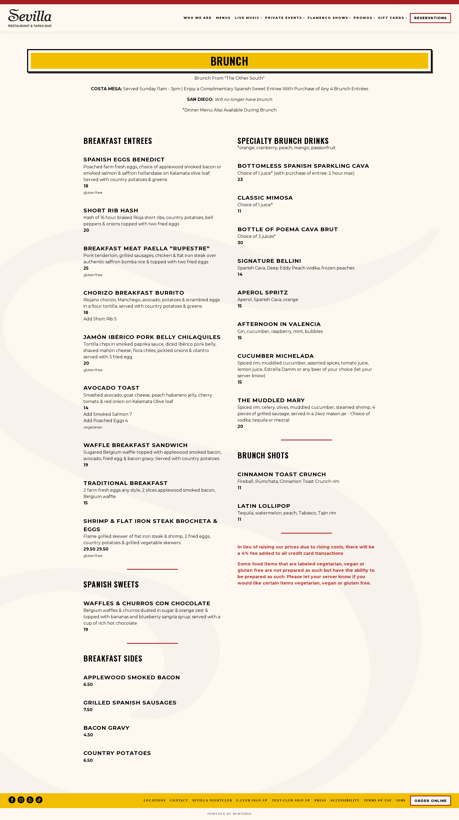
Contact (179, 800)
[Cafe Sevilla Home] (41, 17)
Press (320, 800)
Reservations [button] (430, 18)
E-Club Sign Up (251, 800)
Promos (363, 18)
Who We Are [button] (198, 18)
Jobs (401, 800)
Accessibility (345, 800)
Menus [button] (223, 18)
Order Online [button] (430, 801)
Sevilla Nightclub (212, 800)
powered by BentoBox (229, 813)
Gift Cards (392, 18)
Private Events (284, 18)
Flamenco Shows (328, 18)
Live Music (248, 18)
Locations (155, 800)
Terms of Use (378, 800)
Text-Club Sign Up (291, 800)
